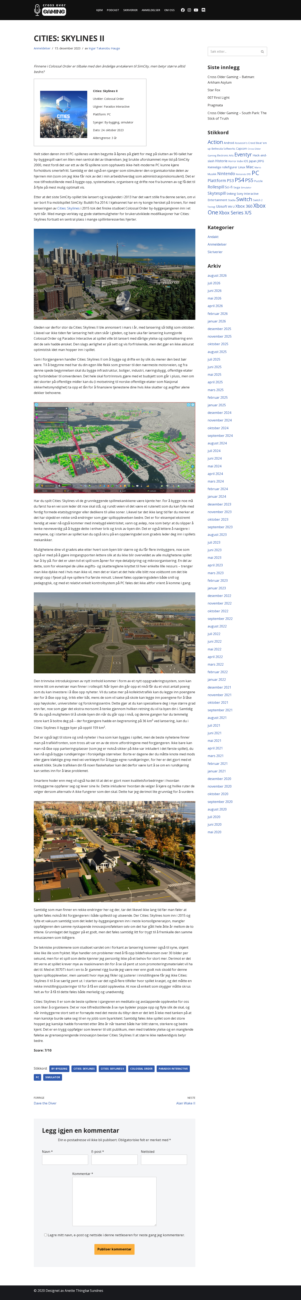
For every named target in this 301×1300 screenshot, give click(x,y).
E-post (97, 1151)
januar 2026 (217, 321)
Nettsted (147, 1151)
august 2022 (217, 626)
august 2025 (217, 351)
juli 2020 (214, 817)
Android (229, 143)
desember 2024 (219, 412)
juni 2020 (215, 824)
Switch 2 (258, 200)
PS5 (249, 180)
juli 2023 (214, 542)
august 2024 (217, 443)
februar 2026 (218, 313)
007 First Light (219, 97)
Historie (221, 161)
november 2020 (220, 786)
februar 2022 (218, 672)
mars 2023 (216, 573)
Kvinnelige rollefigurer (222, 167)
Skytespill (217, 193)
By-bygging (59, 1068)
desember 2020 (219, 778)
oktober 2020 (218, 794)
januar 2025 (217, 405)
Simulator (52, 1077)
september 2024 (220, 435)
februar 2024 (218, 489)
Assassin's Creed (245, 143)
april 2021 (215, 748)
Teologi (211, 206)
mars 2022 (216, 664)
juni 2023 (215, 550)
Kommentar (82, 1173)
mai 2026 (214, 298)
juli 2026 (214, 283)
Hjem (99, 10)
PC (37, 1077)
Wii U (231, 206)
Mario (258, 167)
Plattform (217, 180)
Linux (241, 167)
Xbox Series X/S (235, 212)
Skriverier (130, 10)
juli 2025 (214, 359)
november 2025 (220, 336)
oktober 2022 (218, 611)
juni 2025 (215, 367)
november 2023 (220, 512)
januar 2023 (217, 588)
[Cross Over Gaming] (50, 10)
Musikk (212, 174)
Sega (236, 187)
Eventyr (243, 154)
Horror (232, 161)
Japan (253, 161)
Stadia (231, 200)
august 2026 (217, 275)
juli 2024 (214, 451)
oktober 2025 (218, 344)
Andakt (213, 237)
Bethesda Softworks (223, 148)
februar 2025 (218, 397)
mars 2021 (216, 756)
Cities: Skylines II (112, 1068)
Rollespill (216, 187)
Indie (240, 161)
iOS (246, 161)
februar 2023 (218, 580)
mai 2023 (214, 557)
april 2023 (215, 565)
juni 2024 (215, 458)
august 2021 (217, 717)
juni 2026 (215, 290)
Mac (250, 166)
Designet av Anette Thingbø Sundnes (74, 1290)
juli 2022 (214, 634)
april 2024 (215, 473)
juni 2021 (215, 733)
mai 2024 (214, 466)
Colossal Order (141, 1068)
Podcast (113, 10)
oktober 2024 (218, 428)
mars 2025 (216, 390)
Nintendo (226, 173)
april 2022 (215, 657)
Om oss (169, 10)
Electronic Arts (225, 155)
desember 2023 (219, 504)
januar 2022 (217, 679)
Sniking (231, 193)
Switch (244, 199)
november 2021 (220, 695)
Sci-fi (229, 187)
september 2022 (220, 618)
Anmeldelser (151, 10)
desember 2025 (219, 329)
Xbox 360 (243, 206)
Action (215, 142)
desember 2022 (219, 595)
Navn (47, 1151)
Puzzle (258, 181)
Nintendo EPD (243, 174)
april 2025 (215, 382)
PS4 (239, 180)
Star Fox (214, 90)
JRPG (260, 161)
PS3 (230, 180)
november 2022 (220, 603)
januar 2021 (217, 771)
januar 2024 (217, 496)
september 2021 (220, 710)
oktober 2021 (218, 702)
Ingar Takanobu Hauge (104, 48)
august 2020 (217, 809)
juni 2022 (215, 641)
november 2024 (220, 420)
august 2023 (217, 534)
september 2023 (220, 527)
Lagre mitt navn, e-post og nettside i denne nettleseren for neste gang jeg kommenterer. (116, 1235)
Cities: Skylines (68, 208)
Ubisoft (221, 206)
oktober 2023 (218, 519)
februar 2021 (218, 763)
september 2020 (220, 801)
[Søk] (262, 51)
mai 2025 (214, 374)
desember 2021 (219, 687)
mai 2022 (214, 649)
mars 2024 (216, 481)
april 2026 (215, 306)
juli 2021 (214, 725)
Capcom (241, 148)
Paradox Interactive (173, 1068)
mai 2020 (214, 832)
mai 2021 (214, 740)
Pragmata (215, 105)
